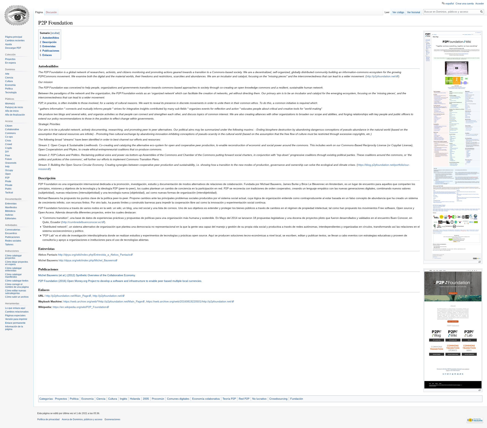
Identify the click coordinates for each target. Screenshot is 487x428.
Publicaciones (12, 237)
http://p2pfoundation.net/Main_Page (67, 295)
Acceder (479, 3)
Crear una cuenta (465, 3)
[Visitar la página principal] (17, 15)
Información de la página (14, 328)
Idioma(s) (10, 103)
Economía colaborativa (206, 398)
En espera (10, 62)
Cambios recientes (15, 40)
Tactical (9, 192)
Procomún (158, 398)
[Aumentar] (479, 262)
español (450, 3)
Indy (7, 166)
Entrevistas (11, 203)
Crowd (8, 144)
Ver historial (413, 12)
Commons (10, 133)
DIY (7, 151)
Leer (387, 12)
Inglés (123, 398)
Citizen (8, 125)
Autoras (9, 215)
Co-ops (9, 136)
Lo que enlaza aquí (15, 308)
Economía (87, 398)
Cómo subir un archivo (17, 297)
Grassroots (10, 163)
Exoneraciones (112, 419)
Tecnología (11, 92)
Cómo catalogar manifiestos (13, 275)
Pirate (8, 181)
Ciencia (100, 398)
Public (8, 188)
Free (7, 155)
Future (8, 159)
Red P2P (244, 398)
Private (8, 185)
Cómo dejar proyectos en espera (16, 263)
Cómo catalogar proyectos (13, 257)
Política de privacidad (48, 419)
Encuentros (11, 233)
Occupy (9, 170)
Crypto (8, 148)
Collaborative (12, 129)
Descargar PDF (13, 48)
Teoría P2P (229, 398)
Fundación (296, 398)
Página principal (13, 37)
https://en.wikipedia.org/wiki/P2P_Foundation (80, 306)
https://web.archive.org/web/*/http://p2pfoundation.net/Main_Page (102, 301)
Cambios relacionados (17, 311)
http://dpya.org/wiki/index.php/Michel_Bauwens (87, 260)
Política (74, 398)
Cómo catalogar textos (16, 280)
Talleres (9, 244)
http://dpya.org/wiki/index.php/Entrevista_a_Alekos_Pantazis (94, 254)
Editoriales (10, 218)
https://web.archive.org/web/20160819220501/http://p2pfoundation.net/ (189, 301)
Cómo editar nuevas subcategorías (15, 292)
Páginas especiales (15, 315)
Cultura (112, 398)
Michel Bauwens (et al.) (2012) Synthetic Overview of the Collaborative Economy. (87, 275)
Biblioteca (10, 211)
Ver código (398, 12)
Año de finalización (15, 114)
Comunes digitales (178, 398)
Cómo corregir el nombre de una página (17, 285)
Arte (7, 74)
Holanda (135, 398)
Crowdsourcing (278, 398)
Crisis (8, 140)
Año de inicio (12, 111)
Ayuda (8, 44)
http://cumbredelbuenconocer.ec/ (82, 222)
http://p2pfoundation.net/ (381, 76)
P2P (7, 177)
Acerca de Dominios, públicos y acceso (82, 419)
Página (39, 12)
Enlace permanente (15, 323)
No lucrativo (259, 398)
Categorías (46, 398)
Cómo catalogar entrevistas (13, 269)
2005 (146, 398)
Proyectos (61, 398)
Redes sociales (13, 240)
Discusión (51, 12)
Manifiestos (11, 207)
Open (8, 174)
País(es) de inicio (14, 107)
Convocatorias (12, 229)
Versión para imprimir (16, 319)
